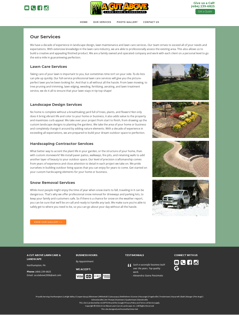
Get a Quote (205, 11)
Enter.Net (134, 309)
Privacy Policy (130, 303)
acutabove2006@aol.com (47, 275)
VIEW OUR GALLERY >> (48, 222)
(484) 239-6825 (43, 271)
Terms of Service (147, 303)
